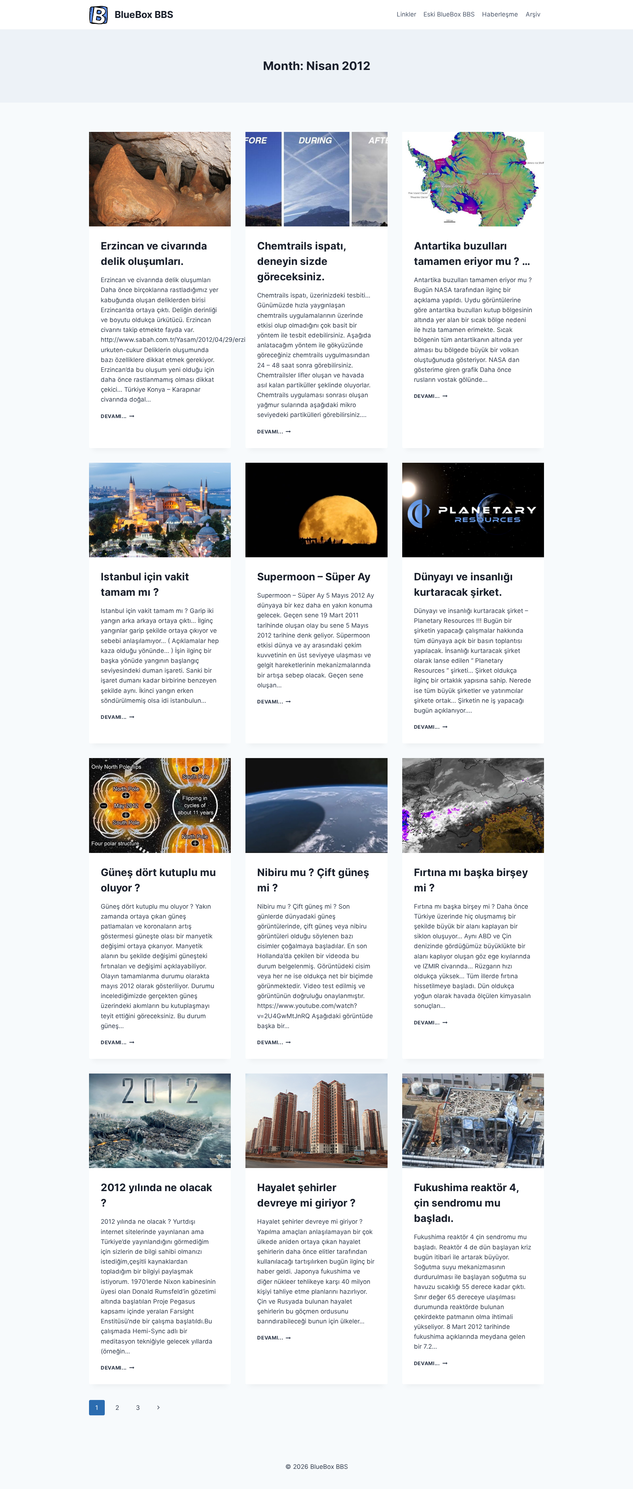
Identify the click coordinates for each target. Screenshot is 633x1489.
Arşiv (533, 14)
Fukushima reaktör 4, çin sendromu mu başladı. (466, 1202)
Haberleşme (500, 14)
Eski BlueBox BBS (449, 14)
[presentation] (160, 179)
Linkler (406, 14)
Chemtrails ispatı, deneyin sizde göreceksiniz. (301, 261)
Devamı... (117, 416)
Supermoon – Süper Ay (313, 576)
